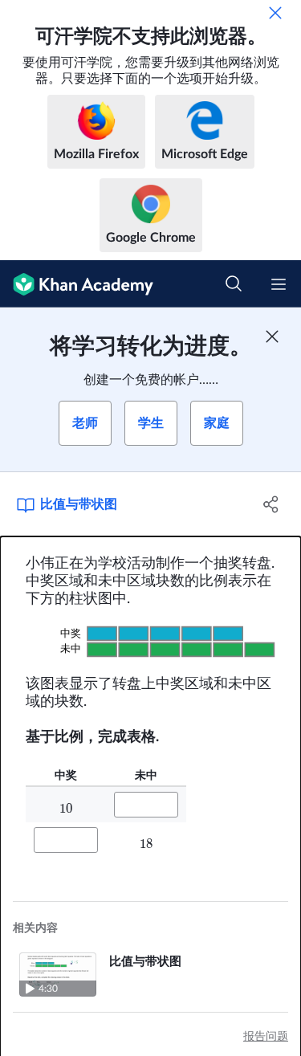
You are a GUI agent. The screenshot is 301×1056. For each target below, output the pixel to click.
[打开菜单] (278, 284)
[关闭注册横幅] (272, 336)
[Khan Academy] (76, 284)
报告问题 (265, 1036)
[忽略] (275, 13)
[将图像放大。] (150, 641)
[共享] (271, 504)
